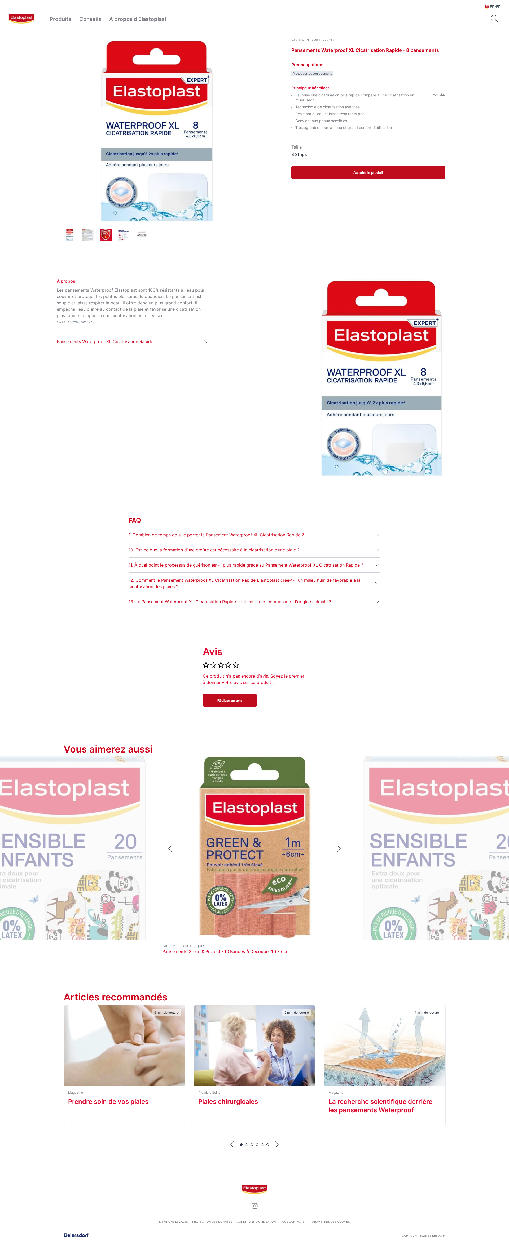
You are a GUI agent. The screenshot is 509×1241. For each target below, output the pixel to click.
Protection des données (212, 1222)
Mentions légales (173, 1222)
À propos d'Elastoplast (138, 19)
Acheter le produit (368, 172)
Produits (60, 19)
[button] (133, 341)
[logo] (21, 19)
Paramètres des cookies (330, 1222)
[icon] (254, 1206)
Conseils (90, 19)
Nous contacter (293, 1222)
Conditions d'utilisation (256, 1222)
